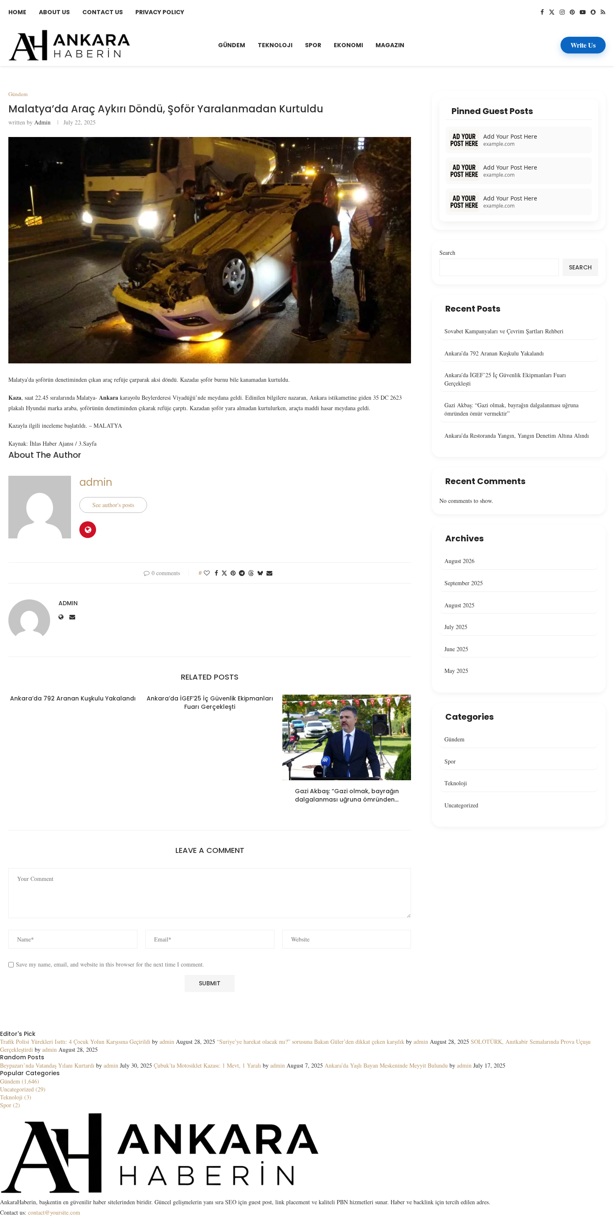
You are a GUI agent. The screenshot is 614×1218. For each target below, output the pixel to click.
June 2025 (456, 649)
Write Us (583, 45)
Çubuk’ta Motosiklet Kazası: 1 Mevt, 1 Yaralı (207, 1065)
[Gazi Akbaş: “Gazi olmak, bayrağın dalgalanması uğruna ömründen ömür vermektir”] (346, 737)
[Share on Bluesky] (260, 573)
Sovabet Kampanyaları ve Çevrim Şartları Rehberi (503, 331)
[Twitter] (551, 12)
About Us (54, 12)
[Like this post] (207, 573)
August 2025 (459, 605)
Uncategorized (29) (23, 1089)
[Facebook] (542, 12)
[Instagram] (562, 12)
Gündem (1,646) (19, 1081)
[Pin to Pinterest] (233, 573)
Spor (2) (10, 1105)
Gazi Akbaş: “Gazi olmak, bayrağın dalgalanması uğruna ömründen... (347, 795)
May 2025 (456, 671)
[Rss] (603, 12)
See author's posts (113, 505)
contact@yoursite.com (54, 1212)
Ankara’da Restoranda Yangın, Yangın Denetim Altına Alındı (516, 435)
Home (17, 12)
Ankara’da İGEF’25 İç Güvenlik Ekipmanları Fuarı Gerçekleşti (210, 702)
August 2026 (459, 561)
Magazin (390, 45)
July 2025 (455, 627)
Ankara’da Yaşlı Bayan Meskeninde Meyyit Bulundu (386, 1065)
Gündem (231, 45)
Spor (313, 45)
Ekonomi (348, 45)
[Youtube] (582, 12)
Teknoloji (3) (15, 1097)
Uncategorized (461, 805)
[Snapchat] (593, 12)
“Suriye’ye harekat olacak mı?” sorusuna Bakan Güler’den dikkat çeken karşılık (310, 1041)
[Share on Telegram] (242, 573)
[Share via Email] (269, 573)
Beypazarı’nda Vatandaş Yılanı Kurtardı (47, 1065)
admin (42, 122)
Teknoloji (275, 45)
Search (447, 252)
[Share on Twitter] (224, 573)
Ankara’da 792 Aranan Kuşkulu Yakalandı (73, 698)
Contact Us (102, 12)
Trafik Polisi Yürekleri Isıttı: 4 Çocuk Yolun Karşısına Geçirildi (75, 1041)
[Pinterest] (572, 12)
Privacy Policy (159, 12)
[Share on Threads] (251, 573)
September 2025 (463, 583)
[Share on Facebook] (216, 573)
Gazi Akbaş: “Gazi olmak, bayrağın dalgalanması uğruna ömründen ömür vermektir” (511, 409)
